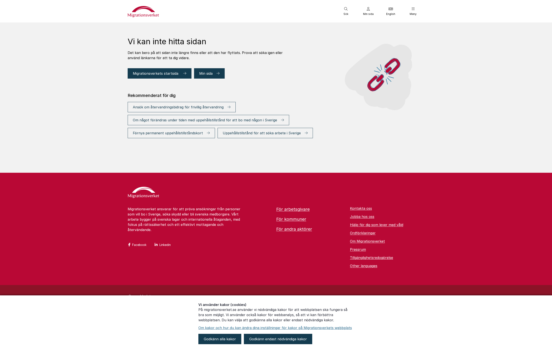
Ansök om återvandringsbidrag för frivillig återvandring (178, 107)
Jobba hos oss (362, 216)
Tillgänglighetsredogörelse (371, 257)
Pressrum (358, 249)
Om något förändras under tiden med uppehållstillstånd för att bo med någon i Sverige (205, 120)
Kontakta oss (361, 208)
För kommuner (291, 219)
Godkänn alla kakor (220, 339)
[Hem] (143, 193)
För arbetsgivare (293, 209)
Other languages (363, 266)
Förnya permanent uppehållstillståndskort (168, 133)
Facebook (139, 245)
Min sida (206, 73)
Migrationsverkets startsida (156, 73)
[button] (346, 11)
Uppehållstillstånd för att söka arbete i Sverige (262, 133)
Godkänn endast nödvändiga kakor (278, 339)
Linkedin (165, 245)
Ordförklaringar (363, 233)
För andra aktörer (294, 229)
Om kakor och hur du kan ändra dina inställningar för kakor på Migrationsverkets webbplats (275, 328)
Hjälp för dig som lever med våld (376, 225)
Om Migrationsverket (367, 241)
